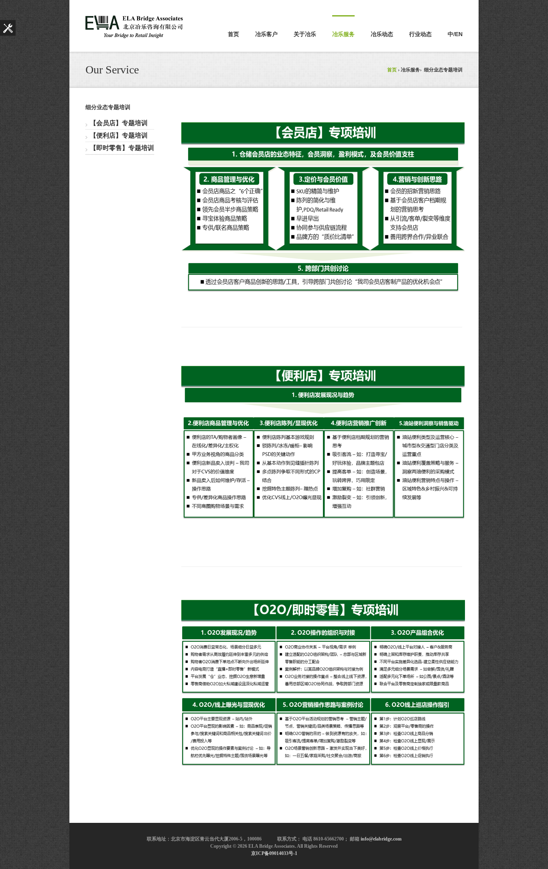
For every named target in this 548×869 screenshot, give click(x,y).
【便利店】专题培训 (119, 135)
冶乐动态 (382, 34)
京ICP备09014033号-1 (274, 853)
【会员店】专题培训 (119, 123)
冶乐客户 (266, 34)
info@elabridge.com (381, 839)
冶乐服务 (343, 34)
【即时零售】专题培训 (122, 147)
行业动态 (420, 34)
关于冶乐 (305, 34)
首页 (233, 34)
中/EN (455, 34)
